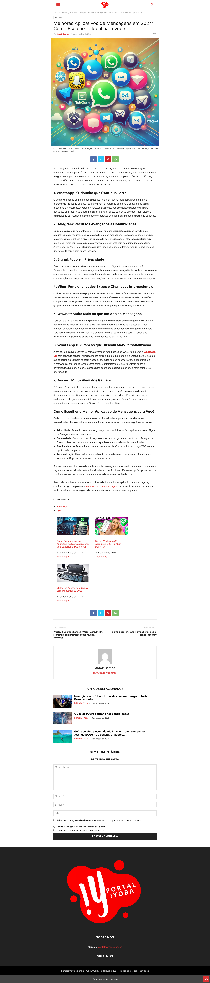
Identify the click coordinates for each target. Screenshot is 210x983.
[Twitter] (101, 159)
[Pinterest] (108, 159)
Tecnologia (66, 12)
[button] (58, 4)
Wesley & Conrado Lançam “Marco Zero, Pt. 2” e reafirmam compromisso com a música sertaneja (78, 634)
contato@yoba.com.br (110, 946)
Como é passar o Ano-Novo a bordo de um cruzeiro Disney (134, 633)
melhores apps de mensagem (101, 486)
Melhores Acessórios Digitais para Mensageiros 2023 (73, 589)
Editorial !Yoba (81, 703)
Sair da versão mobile (105, 979)
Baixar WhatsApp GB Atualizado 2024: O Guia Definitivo (108, 544)
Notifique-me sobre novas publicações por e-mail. (81, 830)
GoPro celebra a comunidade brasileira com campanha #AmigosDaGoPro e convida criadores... (109, 733)
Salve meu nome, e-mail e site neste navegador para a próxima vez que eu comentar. (100, 820)
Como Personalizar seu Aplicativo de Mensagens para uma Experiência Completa (73, 544)
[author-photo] (105, 663)
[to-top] (206, 978)
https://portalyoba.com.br (105, 673)
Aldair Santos (63, 34)
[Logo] (105, 928)
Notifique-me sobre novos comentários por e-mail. (81, 826)
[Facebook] (93, 159)
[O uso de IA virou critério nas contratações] (62, 718)
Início (55, 12)
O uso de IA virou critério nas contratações (101, 713)
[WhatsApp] (115, 159)
